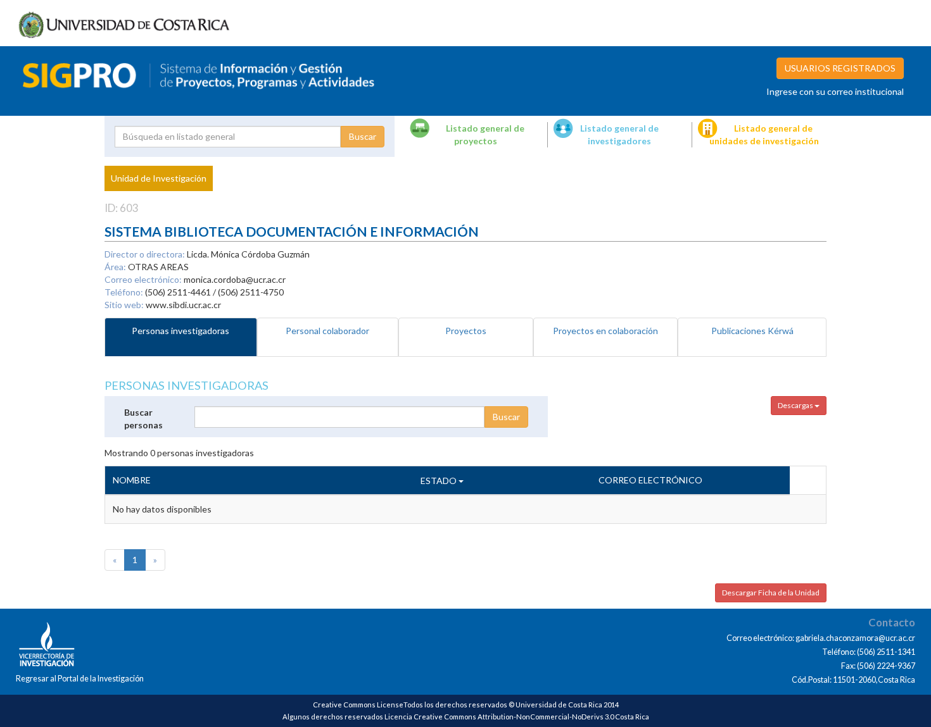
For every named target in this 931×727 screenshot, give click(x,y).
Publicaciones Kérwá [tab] (752, 330)
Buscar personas (143, 418)
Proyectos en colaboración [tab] (605, 330)
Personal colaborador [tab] (327, 330)
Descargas (796, 405)
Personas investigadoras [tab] (180, 330)
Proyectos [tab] (465, 330)
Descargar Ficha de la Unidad (771, 592)
